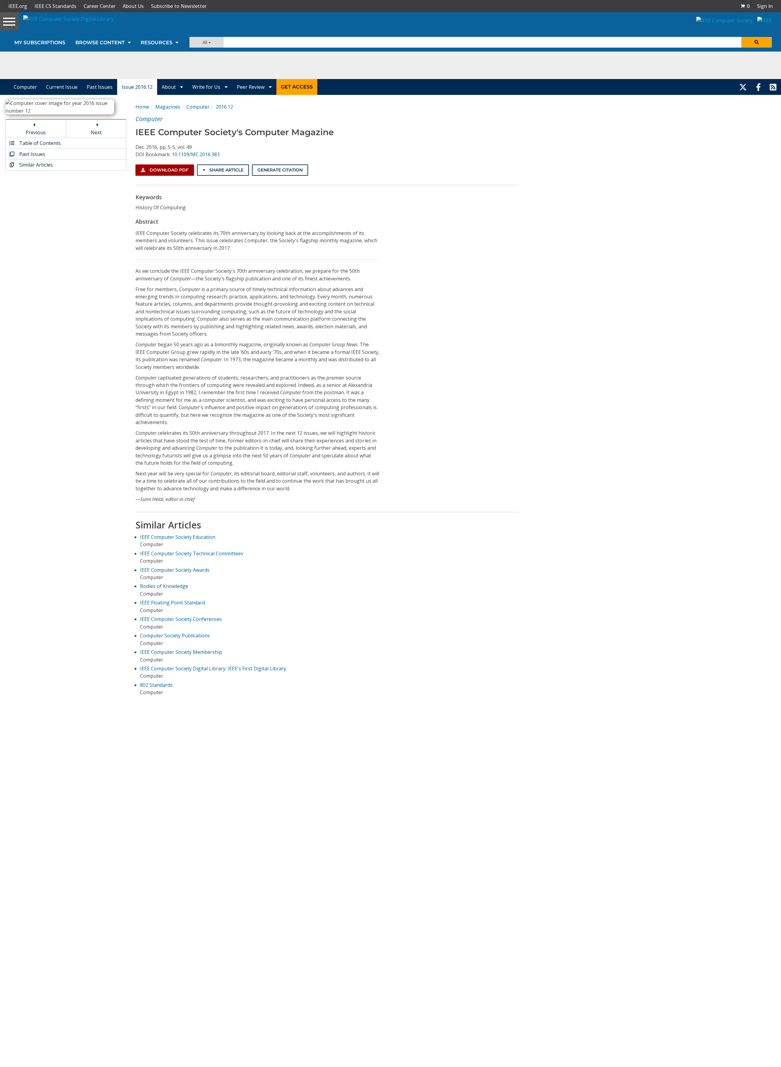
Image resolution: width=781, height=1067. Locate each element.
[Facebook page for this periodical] (758, 87)
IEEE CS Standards (55, 6)
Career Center (99, 6)
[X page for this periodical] (743, 87)
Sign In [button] (765, 6)
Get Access (297, 87)
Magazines (167, 106)
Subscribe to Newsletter (179, 6)
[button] (745, 6)
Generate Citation (280, 170)
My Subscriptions (39, 42)
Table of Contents (39, 143)
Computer (25, 87)
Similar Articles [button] (35, 164)
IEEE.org (17, 6)
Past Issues (100, 87)
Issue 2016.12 (137, 87)
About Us (133, 6)
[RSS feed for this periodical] (773, 87)
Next (96, 132)
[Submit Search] (756, 42)
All (205, 42)
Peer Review (251, 87)
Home (142, 106)
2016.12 (224, 106)
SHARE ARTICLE (225, 170)
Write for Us (206, 87)
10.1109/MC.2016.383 (196, 154)
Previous (36, 132)
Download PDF (168, 170)
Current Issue (61, 87)
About (169, 87)
